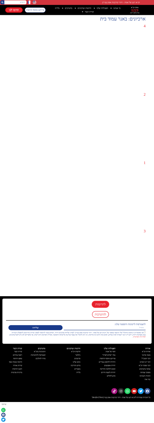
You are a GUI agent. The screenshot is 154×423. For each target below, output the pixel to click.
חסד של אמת (110, 351)
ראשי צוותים (17, 355)
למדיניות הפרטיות (139, 337)
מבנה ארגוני (146, 355)
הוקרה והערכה (145, 376)
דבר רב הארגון (145, 362)
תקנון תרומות (17, 369)
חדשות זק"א (75, 351)
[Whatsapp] (128, 391)
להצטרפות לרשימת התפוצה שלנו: (130, 324)
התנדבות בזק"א (39, 351)
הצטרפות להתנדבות (38, 355)
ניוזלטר (77, 355)
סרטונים (77, 358)
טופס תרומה (17, 358)
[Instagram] (121, 391)
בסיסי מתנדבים (144, 369)
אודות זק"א (146, 351)
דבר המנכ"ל (146, 358)
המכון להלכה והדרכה (107, 369)
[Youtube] (134, 391)
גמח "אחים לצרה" (108, 355)
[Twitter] (141, 391)
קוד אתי (147, 379)
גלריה (57, 8)
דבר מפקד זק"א (144, 365)
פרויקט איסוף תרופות (107, 358)
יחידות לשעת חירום (108, 372)
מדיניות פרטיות (16, 372)
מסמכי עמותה (145, 372)
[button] (3, 410)
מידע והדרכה (75, 365)
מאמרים (77, 369)
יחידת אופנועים (109, 365)
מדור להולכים (40, 358)
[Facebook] (147, 391)
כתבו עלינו (76, 362)
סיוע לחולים (111, 376)
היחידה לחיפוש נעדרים (107, 362)
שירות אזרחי (17, 365)
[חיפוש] (2, 2)
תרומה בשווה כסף (15, 362)
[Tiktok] (114, 391)
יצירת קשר (18, 351)
